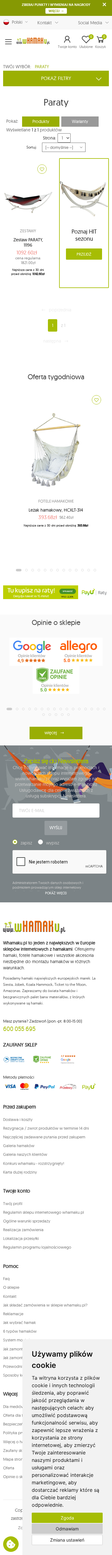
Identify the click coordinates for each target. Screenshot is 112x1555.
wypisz (52, 843)
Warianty (80, 121)
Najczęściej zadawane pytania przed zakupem (44, 1136)
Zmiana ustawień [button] (67, 1540)
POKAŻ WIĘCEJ (56, 893)
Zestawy (28, 230)
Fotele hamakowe (55, 501)
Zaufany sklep (15, 1450)
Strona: (49, 138)
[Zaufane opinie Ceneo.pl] (42, 1059)
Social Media (90, 23)
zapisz (26, 843)
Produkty (40, 121)
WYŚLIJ (55, 827)
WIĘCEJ (54, 11)
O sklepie (11, 1287)
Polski (15, 22)
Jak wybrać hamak (19, 1322)
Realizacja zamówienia (23, 1229)
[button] (67, 42)
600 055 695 (19, 1029)
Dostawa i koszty (18, 1119)
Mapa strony (14, 1459)
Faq (6, 1278)
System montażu (17, 1339)
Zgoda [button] (67, 1517)
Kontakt (44, 23)
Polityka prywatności (21, 1432)
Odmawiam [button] (67, 1528)
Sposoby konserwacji (22, 1375)
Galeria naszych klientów (25, 1154)
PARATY (42, 66)
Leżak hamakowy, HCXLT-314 (56, 510)
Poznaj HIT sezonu (84, 235)
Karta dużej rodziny (20, 1172)
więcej (50, 732)
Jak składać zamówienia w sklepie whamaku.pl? (45, 1304)
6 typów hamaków (20, 1331)
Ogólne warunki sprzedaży (26, 1220)
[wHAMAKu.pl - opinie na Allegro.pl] (79, 652)
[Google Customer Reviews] (70, 1059)
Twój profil (12, 1203)
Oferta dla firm (16, 1415)
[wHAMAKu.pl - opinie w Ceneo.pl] (56, 680)
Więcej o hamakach (20, 1441)
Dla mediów (14, 1406)
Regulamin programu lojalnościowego (37, 1247)
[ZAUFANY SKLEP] (14, 1059)
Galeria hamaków (19, 1145)
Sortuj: (31, 147)
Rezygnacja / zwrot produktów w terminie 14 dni (46, 1128)
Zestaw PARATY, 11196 (28, 242)
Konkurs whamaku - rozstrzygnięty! (33, 1163)
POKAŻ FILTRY (56, 78)
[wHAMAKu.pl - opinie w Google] (32, 652)
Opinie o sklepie (17, 1476)
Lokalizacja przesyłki (21, 1238)
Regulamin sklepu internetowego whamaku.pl (43, 1212)
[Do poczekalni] (42, 169)
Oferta (8, 1467)
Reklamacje (13, 1313)
